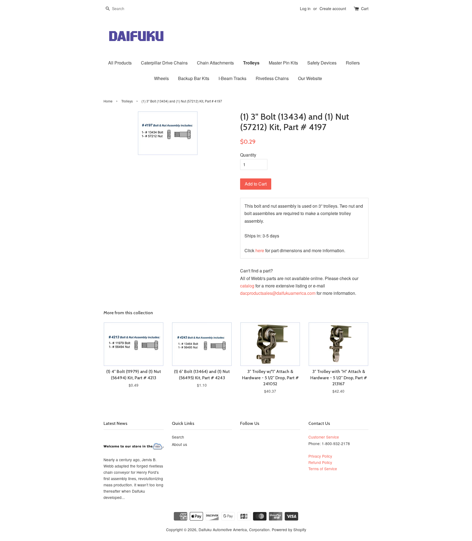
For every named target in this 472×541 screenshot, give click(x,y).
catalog (247, 286)
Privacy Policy (320, 456)
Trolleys (251, 63)
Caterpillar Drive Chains (164, 63)
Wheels (161, 78)
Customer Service (323, 437)
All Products (120, 63)
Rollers (353, 63)
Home (108, 101)
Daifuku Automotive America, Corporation (234, 529)
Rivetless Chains (272, 78)
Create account (333, 8)
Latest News (115, 423)
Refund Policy (320, 462)
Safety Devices (322, 63)
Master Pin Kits (283, 63)
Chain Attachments (215, 63)
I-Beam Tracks (232, 78)
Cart (364, 8)
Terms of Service (322, 468)
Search (178, 437)
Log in (305, 8)
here (259, 250)
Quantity (248, 155)
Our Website (310, 78)
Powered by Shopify (289, 529)
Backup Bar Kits (193, 78)
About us (179, 444)
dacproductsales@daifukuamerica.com (277, 293)
